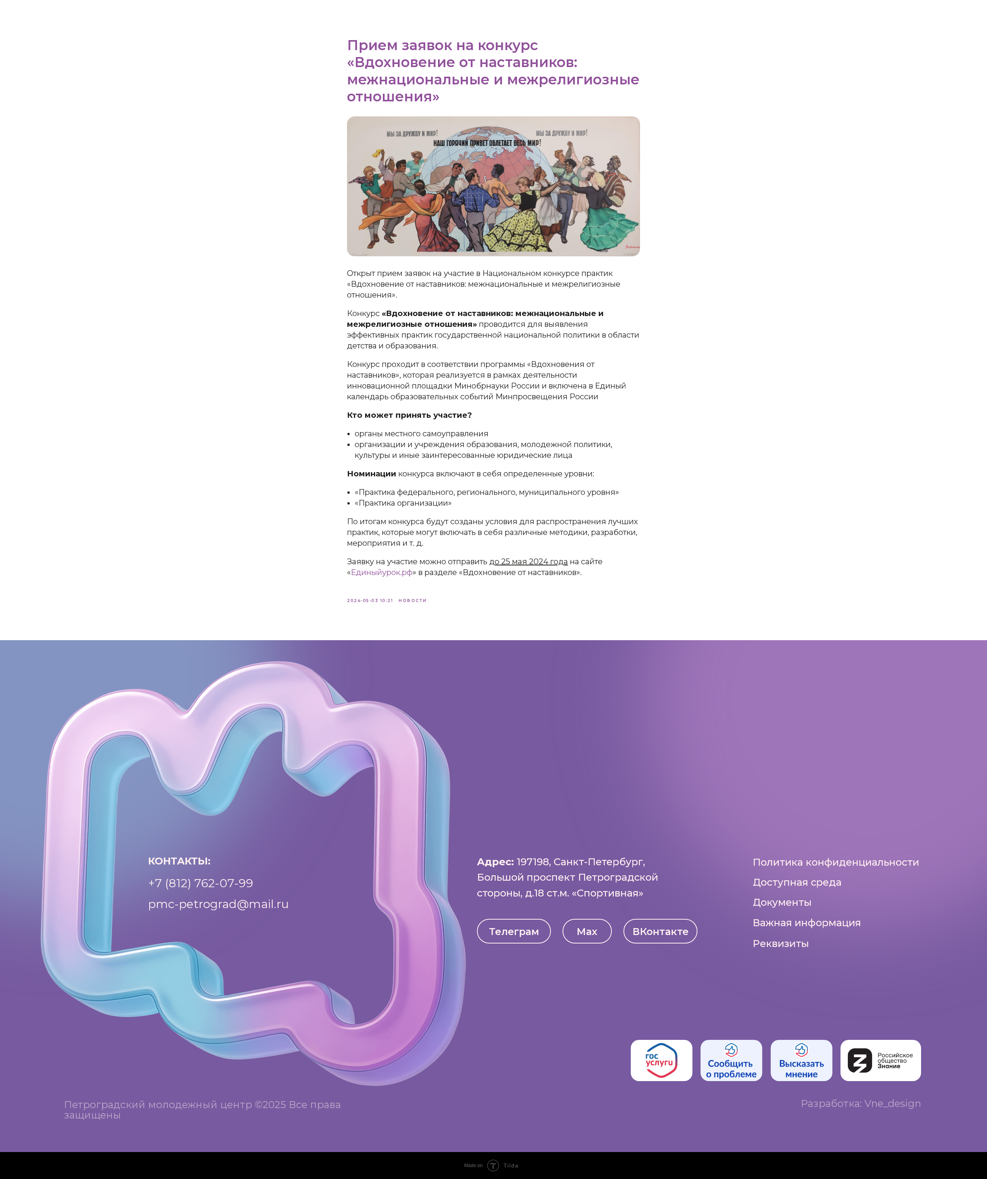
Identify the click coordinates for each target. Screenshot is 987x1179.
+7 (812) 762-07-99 (200, 883)
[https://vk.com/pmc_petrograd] (913, 15)
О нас (325, 15)
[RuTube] (930, 15)
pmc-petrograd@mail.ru (218, 904)
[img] (661, 1060)
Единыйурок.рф (382, 572)
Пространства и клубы (396, 15)
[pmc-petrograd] (964, 15)
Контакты (653, 15)
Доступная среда (585, 15)
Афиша (472, 15)
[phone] (947, 15)
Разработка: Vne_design (861, 1103)
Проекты (518, 15)
